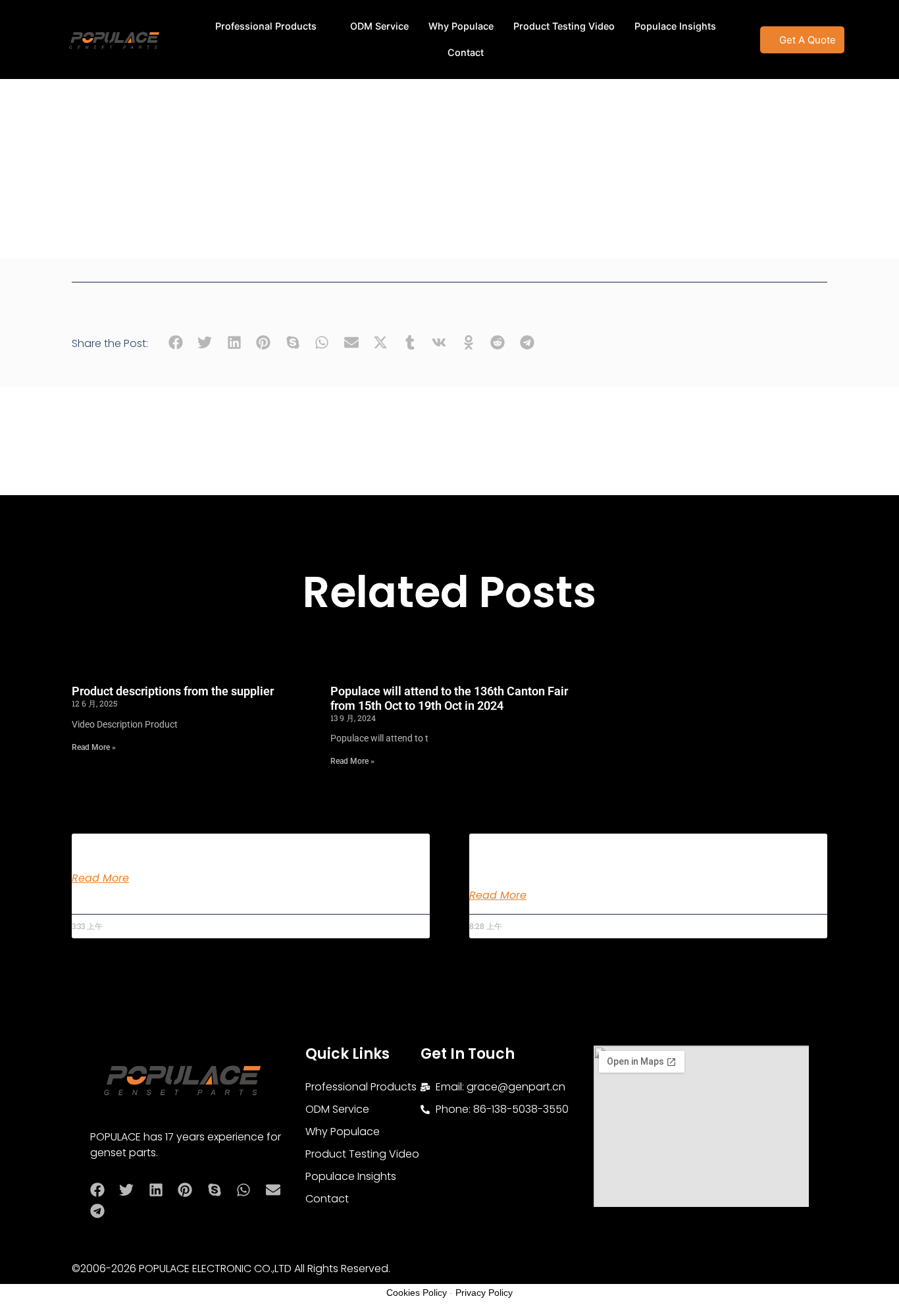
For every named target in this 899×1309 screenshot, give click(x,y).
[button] (175, 342)
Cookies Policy (416, 1292)
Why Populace (461, 26)
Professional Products (266, 26)
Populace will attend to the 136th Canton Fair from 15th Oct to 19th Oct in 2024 (449, 698)
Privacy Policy (484, 1292)
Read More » (94, 747)
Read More (100, 878)
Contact (466, 52)
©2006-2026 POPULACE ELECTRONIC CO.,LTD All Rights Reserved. (231, 1268)
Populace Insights (675, 26)
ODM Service (379, 26)
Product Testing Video (564, 26)
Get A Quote (807, 40)
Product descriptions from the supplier (173, 691)
